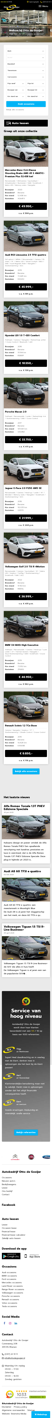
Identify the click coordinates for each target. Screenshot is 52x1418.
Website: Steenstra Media (14, 1413)
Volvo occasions (9, 1303)
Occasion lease (9, 1228)
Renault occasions (10, 1299)
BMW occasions (9, 1275)
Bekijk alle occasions (15, 109)
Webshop (41, 1414)
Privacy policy (20, 1406)
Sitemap (31, 1410)
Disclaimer (6, 1406)
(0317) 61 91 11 (47, 2)
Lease (4, 1187)
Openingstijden (34, 2)
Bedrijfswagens (9, 1184)
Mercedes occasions (12, 1282)
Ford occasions (9, 1279)
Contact (5, 1194)
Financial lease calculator (13, 1234)
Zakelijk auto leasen (11, 1238)
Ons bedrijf (7, 1191)
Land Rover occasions (12, 1286)
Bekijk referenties (26, 1132)
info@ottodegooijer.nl (15, 1358)
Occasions (7, 1177)
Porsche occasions (11, 1296)
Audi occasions (9, 1272)
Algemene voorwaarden (13, 1410)
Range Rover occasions (13, 1289)
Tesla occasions (9, 1306)
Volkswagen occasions (12, 1292)
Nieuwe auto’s (8, 1180)
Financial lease (8, 1231)
